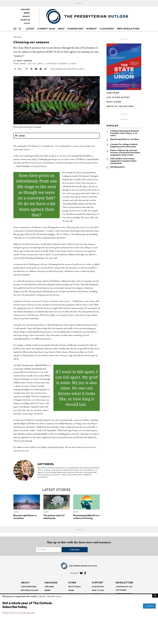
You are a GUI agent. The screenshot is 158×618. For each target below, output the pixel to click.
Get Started (149, 606)
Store (72, 582)
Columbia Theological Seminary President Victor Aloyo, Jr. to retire (124, 133)
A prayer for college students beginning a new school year (124, 145)
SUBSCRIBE (113, 93)
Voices (17, 37)
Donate (26, 16)
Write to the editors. (77, 69)
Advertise (25, 20)
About (25, 582)
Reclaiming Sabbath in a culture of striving (86, 516)
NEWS (61, 28)
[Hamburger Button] (14, 29)
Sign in (59, 596)
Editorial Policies (29, 590)
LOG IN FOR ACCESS (118, 97)
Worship (91, 28)
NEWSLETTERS (124, 582)
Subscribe (25, 9)
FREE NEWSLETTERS (128, 28)
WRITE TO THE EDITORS (120, 106)
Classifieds (107, 28)
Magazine (51, 582)
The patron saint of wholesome (54, 516)
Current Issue (46, 28)
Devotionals (74, 587)
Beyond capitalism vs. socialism (124, 139)
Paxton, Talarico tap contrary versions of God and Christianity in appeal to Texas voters (125, 152)
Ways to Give (98, 590)
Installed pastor (117, 167)
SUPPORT (97, 582)
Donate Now (98, 587)
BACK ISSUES (114, 102)
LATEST (30, 28)
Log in (27, 23)
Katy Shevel (25, 61)
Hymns (71, 590)
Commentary (75, 28)
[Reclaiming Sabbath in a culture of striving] (86, 503)
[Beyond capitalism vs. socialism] (26, 503)
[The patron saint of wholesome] (56, 503)
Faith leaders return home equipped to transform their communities (123, 160)
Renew (27, 13)
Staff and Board (28, 587)
